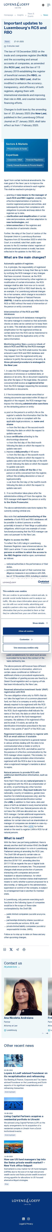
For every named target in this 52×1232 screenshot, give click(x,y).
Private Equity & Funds (17, 149)
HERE (31, 827)
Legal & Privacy (26, 1224)
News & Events (31, 15)
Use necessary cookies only (26, 648)
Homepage (8, 15)
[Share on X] (11, 949)
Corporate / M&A (14, 160)
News (45, 15)
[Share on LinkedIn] (4, 949)
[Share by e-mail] (17, 949)
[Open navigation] (48, 5)
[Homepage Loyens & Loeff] (16, 5)
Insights (20, 15)
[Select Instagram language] (28, 1219)
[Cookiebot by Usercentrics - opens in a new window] (38, 582)
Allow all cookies (26, 631)
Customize (24, 639)
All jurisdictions (10, 967)
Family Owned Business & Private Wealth (24, 165)
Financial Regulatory (34, 160)
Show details (38, 623)
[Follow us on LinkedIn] (23, 1219)
